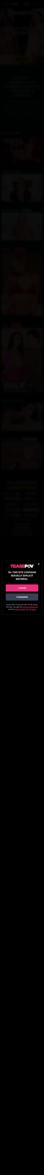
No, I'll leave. (31, 609)
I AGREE (22, 588)
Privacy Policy (20, 609)
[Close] (38, 564)
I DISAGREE (22, 597)
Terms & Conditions (30, 607)
